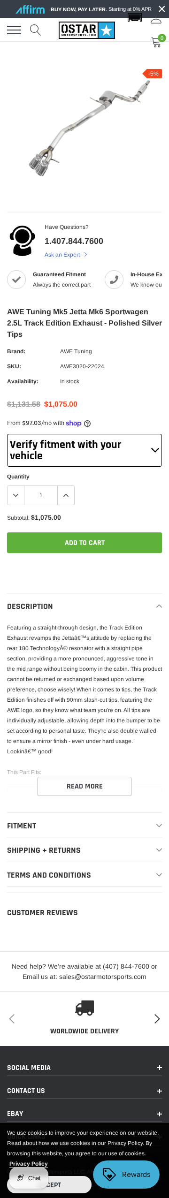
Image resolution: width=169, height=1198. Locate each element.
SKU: (14, 366)
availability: (22, 381)
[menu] (14, 30)
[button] (135, 18)
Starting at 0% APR (101, 9)
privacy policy (28, 1163)
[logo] (87, 30)
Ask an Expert (63, 254)
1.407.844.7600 (74, 241)
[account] (156, 18)
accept (49, 1185)
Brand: (16, 351)
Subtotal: (18, 518)
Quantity (18, 476)
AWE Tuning (76, 351)
